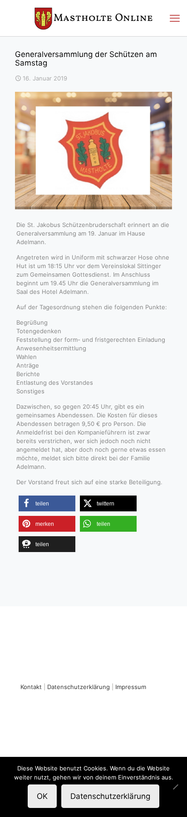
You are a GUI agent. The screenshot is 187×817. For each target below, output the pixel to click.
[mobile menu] (174, 18)
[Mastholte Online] (93, 18)
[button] (47, 503)
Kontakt (31, 686)
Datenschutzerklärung (78, 686)
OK (42, 796)
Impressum (130, 686)
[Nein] (175, 786)
